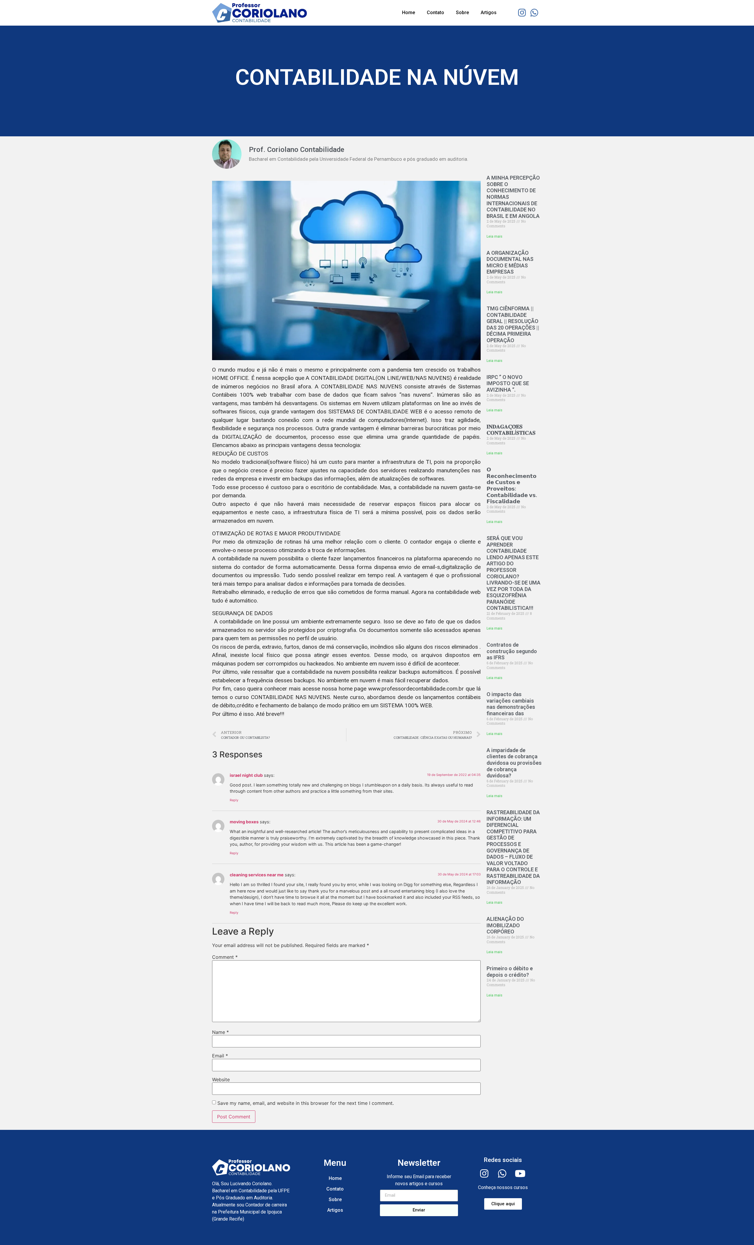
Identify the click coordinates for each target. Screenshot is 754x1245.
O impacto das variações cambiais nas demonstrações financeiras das (511, 703)
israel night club (246, 775)
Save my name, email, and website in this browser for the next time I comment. (305, 1103)
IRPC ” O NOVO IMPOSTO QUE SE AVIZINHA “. (508, 383)
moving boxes (244, 821)
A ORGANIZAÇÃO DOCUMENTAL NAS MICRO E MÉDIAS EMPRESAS (510, 262)
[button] (503, 1204)
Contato (435, 12)
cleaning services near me (257, 874)
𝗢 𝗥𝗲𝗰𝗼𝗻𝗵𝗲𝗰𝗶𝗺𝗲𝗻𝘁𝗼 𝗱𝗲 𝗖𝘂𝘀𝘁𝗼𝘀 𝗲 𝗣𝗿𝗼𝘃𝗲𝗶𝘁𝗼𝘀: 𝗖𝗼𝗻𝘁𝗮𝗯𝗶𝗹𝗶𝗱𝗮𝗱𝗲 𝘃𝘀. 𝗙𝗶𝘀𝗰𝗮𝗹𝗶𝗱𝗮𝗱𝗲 (512, 485)
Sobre (462, 12)
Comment (225, 957)
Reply (234, 800)
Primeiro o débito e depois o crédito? (510, 971)
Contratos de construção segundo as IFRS (512, 651)
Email (220, 1055)
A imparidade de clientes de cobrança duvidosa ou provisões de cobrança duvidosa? (514, 763)
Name (220, 1032)
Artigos (489, 12)
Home (408, 12)
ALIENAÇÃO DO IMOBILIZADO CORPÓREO (505, 925)
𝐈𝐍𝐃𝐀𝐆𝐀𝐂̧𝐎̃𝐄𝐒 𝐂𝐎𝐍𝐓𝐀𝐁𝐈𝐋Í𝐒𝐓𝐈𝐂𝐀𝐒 (511, 429)
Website (221, 1079)
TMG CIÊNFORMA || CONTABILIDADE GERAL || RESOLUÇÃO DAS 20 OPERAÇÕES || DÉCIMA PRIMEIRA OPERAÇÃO (513, 324)
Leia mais (494, 236)
